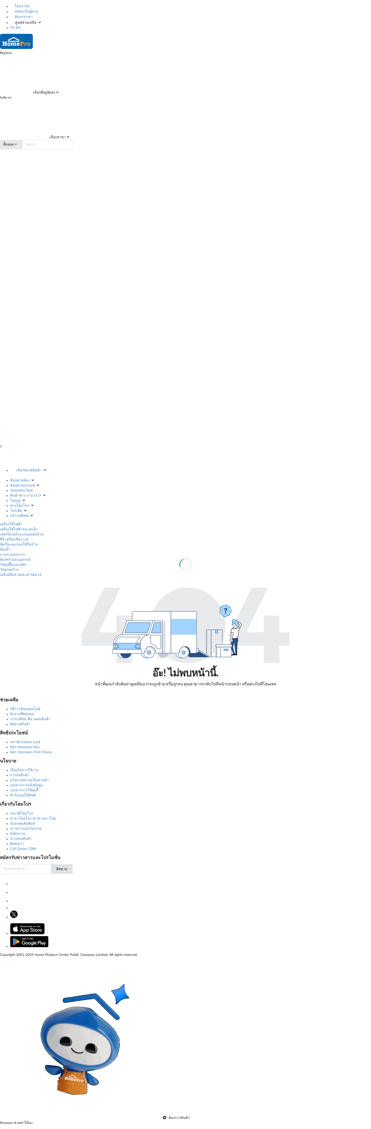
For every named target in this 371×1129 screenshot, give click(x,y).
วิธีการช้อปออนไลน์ (25, 709)
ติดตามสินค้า (20, 724)
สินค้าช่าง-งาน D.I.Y (25, 495)
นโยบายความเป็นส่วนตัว (29, 780)
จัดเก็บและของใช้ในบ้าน (19, 544)
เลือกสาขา (57, 137)
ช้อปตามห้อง (20, 480)
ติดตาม (61, 869)
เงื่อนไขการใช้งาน (24, 770)
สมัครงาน (17, 834)
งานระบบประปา (12, 554)
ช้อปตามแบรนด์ (22, 485)
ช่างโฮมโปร (19, 505)
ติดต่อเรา (17, 844)
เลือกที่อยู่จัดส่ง (43, 92)
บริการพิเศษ (19, 516)
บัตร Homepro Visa (25, 747)
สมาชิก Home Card (25, 742)
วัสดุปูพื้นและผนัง (13, 565)
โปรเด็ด (16, 511)
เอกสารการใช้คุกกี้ (24, 790)
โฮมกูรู (15, 500)
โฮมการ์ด (22, 6)
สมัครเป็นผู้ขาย (26, 11)
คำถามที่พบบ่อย (22, 714)
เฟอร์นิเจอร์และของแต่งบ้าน (22, 534)
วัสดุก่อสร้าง (9, 570)
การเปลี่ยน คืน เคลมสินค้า (30, 719)
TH (12, 28)
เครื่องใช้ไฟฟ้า (11, 524)
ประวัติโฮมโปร (22, 813)
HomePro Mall (21, 490)
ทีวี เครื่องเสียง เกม (14, 539)
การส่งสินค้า (19, 775)
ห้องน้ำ (5, 549)
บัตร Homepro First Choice (31, 752)
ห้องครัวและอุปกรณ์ (15, 559)
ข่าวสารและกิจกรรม (26, 828)
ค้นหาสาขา (23, 17)
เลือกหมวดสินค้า (29, 470)
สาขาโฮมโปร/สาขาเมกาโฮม (33, 818)
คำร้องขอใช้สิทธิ (23, 795)
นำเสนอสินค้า (21, 839)
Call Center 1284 (23, 849)
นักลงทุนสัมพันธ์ (22, 823)
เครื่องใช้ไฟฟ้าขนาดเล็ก (18, 529)
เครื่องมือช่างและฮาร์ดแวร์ (20, 575)
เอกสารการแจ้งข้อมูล (26, 785)
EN (18, 28)
